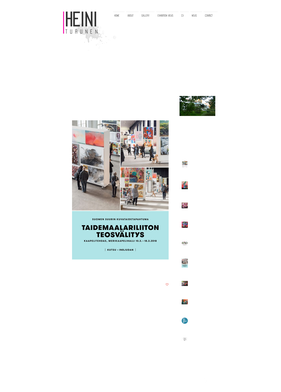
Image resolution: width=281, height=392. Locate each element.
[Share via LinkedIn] (89, 274)
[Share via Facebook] (73, 274)
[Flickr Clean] (211, 380)
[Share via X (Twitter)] (81, 274)
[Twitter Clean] (204, 380)
